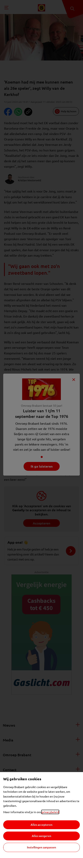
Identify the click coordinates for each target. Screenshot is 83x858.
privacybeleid (50, 812)
